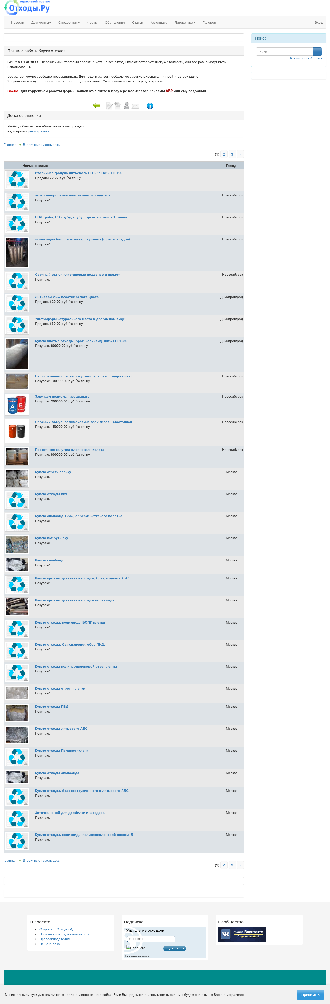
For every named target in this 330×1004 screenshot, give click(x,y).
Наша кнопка (49, 943)
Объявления (115, 22)
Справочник (67, 22)
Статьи (137, 22)
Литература (184, 22)
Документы (40, 22)
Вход (318, 22)
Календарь (158, 22)
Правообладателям (54, 938)
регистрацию (38, 130)
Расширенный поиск (306, 58)
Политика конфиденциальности (64, 933)
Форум (92, 22)
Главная (10, 144)
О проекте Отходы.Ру (56, 929)
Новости (17, 22)
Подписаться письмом (136, 956)
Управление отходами (145, 930)
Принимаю (310, 995)
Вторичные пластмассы (41, 144)
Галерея (209, 22)
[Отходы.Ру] (27, 8)
